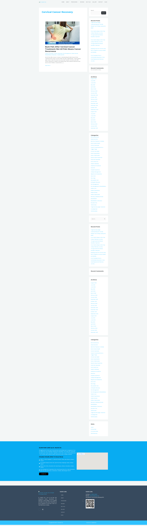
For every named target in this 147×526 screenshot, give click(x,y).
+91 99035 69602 (93, 494)
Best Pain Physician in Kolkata (97, 141)
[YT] (39, 509)
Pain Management (67, 53)
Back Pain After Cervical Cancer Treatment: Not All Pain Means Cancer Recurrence (63, 49)
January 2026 (94, 93)
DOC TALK (88, 2)
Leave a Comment (49, 53)
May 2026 (93, 84)
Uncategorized (94, 209)
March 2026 (93, 89)
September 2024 (94, 109)
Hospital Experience (95, 169)
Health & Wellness (95, 163)
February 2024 (94, 124)
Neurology (93, 178)
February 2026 (94, 91)
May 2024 (93, 117)
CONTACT (100, 2)
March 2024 (93, 121)
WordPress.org (94, 433)
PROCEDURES (74, 2)
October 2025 (94, 97)
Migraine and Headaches (96, 173)
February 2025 (94, 99)
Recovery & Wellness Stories (97, 196)
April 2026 (93, 86)
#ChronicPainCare (95, 137)
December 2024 (94, 103)
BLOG (106, 2)
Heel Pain (93, 167)
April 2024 (93, 119)
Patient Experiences (95, 190)
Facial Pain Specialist (95, 159)
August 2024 (94, 111)
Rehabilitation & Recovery (50, 54)
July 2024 (93, 113)
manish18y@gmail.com (94, 495)
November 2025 (94, 95)
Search (92, 10)
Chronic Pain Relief (95, 151)
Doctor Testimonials (95, 155)
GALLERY (94, 2)
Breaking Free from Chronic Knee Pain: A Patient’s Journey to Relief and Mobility (98, 50)
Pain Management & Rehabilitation (98, 186)
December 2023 (94, 128)
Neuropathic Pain (95, 180)
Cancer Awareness (58, 53)
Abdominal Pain (94, 139)
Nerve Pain (93, 176)
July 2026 (93, 80)
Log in (92, 427)
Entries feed (93, 429)
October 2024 (94, 107)
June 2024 (93, 115)
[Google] (43, 509)
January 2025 (94, 101)
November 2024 (94, 105)
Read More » (48, 65)
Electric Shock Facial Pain (96, 157)
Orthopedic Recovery (95, 182)
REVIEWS (82, 2)
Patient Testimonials (95, 194)
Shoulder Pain (94, 202)
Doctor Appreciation (95, 153)
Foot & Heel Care (94, 161)
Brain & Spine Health (95, 143)
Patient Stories (74, 53)
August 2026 (93, 78)
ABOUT (67, 2)
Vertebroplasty (94, 211)
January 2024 (94, 126)
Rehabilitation (94, 198)
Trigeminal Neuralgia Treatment (98, 206)
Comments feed (94, 431)
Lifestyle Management (96, 171)
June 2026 (93, 82)
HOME (63, 2)
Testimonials (93, 204)
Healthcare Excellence (96, 165)
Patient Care (93, 188)
